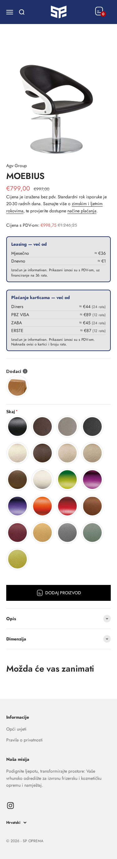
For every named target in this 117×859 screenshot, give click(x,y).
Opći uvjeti (16, 729)
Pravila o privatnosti (24, 740)
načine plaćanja (81, 211)
